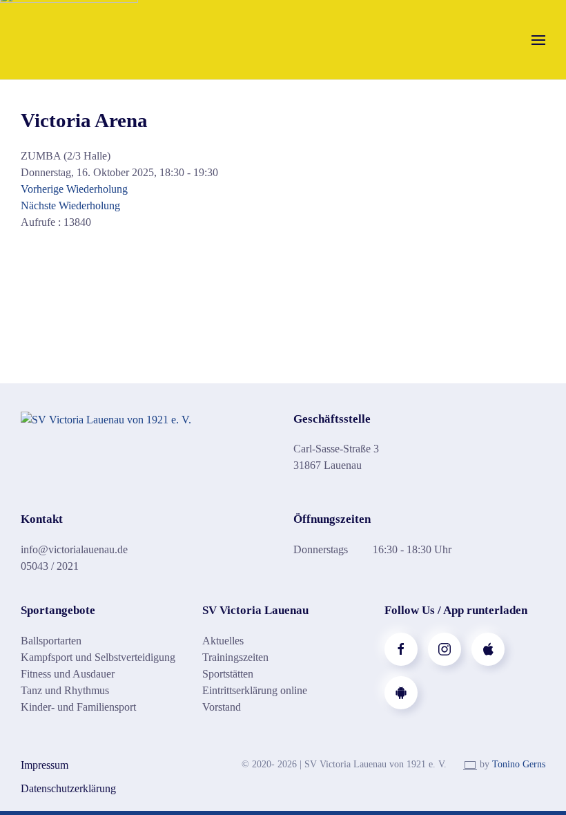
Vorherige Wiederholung (74, 189)
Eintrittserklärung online (254, 690)
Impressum (44, 765)
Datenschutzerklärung (68, 788)
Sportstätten (227, 674)
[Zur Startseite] (106, 419)
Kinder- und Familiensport (78, 707)
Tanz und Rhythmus (65, 690)
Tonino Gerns (518, 764)
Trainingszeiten (235, 657)
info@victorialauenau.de (74, 549)
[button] (538, 39)
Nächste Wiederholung (70, 205)
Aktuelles (223, 640)
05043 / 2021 (50, 566)
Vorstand (221, 707)
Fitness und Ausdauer (68, 674)
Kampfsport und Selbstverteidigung (98, 657)
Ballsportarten (51, 640)
